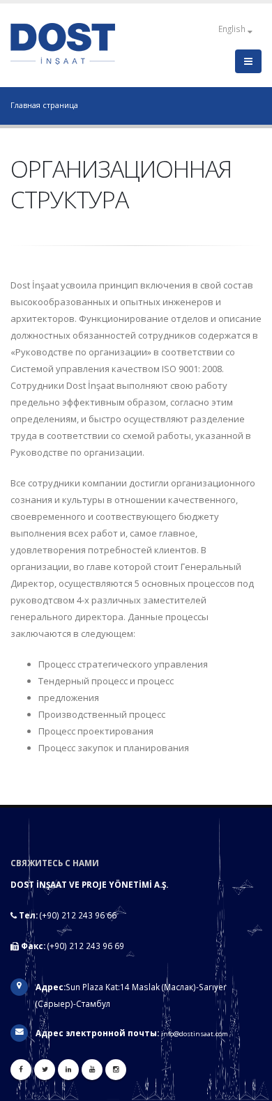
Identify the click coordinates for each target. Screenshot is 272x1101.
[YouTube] (92, 1069)
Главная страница (44, 105)
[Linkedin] (68, 1069)
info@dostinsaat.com (194, 1033)
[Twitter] (44, 1069)
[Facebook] (20, 1069)
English (233, 28)
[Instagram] (115, 1069)
